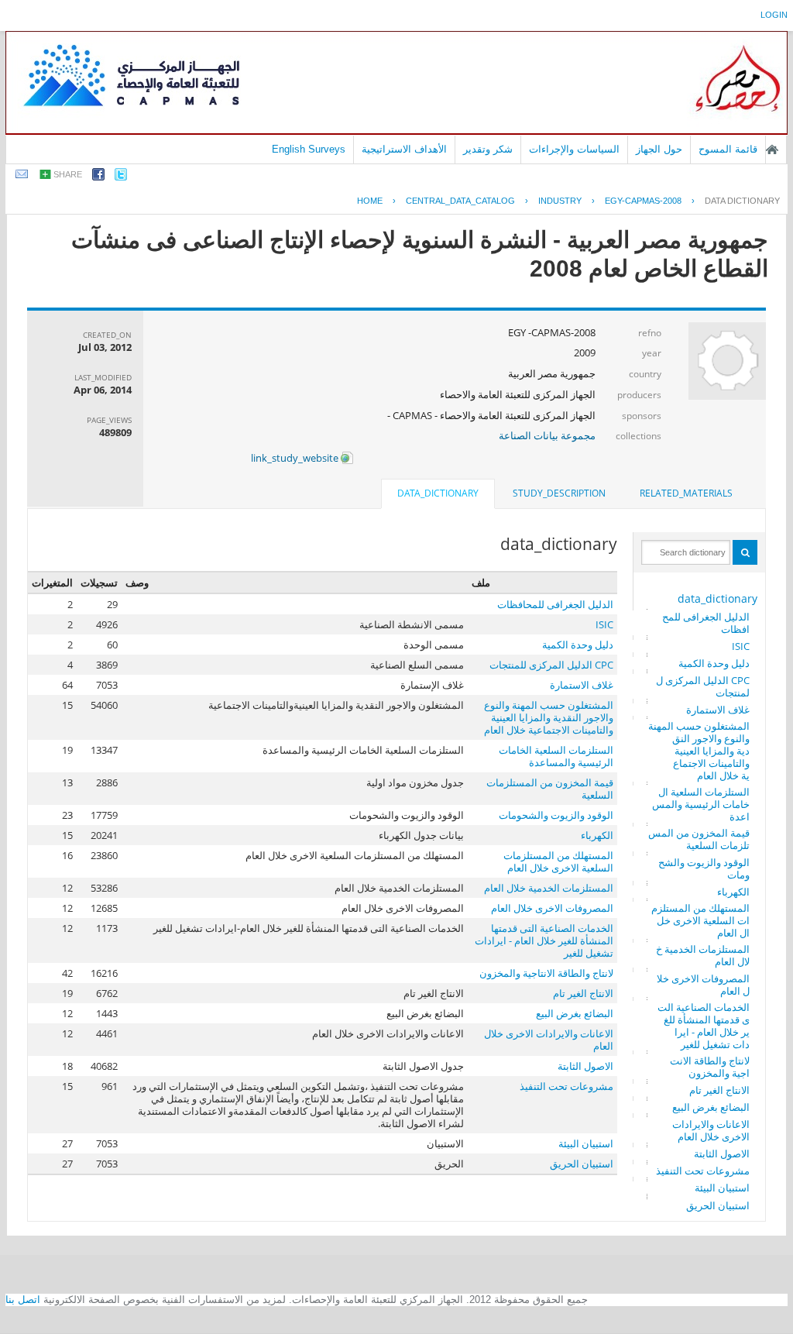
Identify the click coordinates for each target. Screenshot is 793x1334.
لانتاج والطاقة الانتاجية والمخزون (710, 1066)
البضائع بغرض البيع (711, 1107)
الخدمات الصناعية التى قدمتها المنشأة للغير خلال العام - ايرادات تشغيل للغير (703, 1025)
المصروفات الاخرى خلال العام (703, 984)
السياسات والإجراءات (574, 149)
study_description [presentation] (559, 493)
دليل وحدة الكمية (714, 663)
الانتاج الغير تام (719, 1090)
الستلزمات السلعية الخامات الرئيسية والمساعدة (701, 804)
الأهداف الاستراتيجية (404, 149)
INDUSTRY (560, 200)
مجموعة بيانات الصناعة (547, 435)
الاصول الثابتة (722, 1153)
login (774, 14)
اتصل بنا (22, 1299)
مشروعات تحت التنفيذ (703, 1170)
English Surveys (308, 149)
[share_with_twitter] (121, 177)
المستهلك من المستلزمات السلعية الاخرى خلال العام (700, 920)
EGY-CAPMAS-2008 (643, 200)
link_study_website (296, 458)
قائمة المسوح (728, 149)
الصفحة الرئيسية (772, 149)
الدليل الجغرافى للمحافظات (706, 622)
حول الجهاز (659, 149)
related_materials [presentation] (686, 493)
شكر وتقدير (488, 149)
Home (370, 200)
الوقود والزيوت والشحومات (704, 868)
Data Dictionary (742, 200)
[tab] (686, 493)
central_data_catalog (460, 200)
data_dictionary (717, 598)
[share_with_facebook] (98, 177)
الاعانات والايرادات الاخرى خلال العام (711, 1130)
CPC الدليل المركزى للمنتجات (703, 686)
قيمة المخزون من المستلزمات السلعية (699, 839)
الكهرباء (733, 891)
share (67, 174)
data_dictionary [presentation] (438, 493)
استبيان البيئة (722, 1187)
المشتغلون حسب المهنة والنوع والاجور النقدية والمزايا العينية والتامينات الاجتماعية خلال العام (699, 751)
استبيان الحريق (718, 1205)
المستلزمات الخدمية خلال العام (703, 955)
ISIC (741, 646)
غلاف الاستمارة (718, 709)
